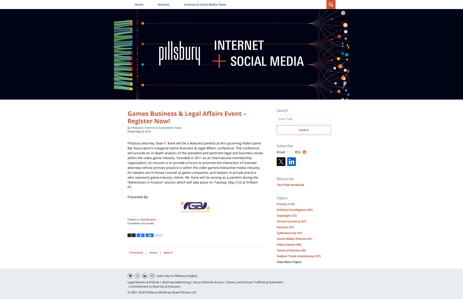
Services (163, 5)
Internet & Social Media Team (205, 5)
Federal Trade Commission (299, 256)
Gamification (148, 219)
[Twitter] (281, 161)
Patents (285, 227)
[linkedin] (144, 276)
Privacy (286, 204)
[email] (152, 276)
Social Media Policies (294, 239)
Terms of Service (291, 250)
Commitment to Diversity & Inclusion (155, 287)
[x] (137, 276)
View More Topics (289, 262)
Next (168, 252)
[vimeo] (130, 276)
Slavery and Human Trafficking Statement (254, 282)
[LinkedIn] (291, 161)
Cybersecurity (289, 233)
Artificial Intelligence (295, 210)
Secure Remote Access (208, 282)
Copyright (287, 216)
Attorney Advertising (176, 282)
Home (139, 5)
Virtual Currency (291, 221)
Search (304, 130)
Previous (136, 252)
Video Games (289, 245)
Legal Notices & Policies (144, 282)
